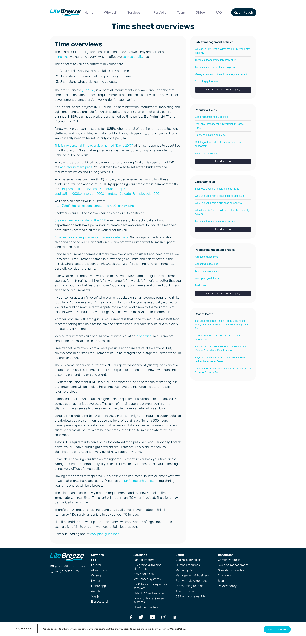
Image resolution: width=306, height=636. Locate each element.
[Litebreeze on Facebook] (131, 616)
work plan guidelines (104, 534)
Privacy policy (227, 586)
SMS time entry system (140, 481)
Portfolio (160, 12)
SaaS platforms (143, 560)
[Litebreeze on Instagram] (163, 616)
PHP (94, 560)
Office (200, 12)
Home (88, 12)
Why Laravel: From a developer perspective (219, 196)
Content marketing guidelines (211, 117)
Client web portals (145, 607)
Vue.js (95, 596)
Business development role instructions (217, 188)
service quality (133, 56)
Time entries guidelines (208, 271)
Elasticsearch (100, 601)
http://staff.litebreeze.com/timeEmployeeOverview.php (94, 206)
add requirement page (76, 167)
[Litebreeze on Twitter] (140, 616)
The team (224, 575)
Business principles (188, 560)
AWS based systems (147, 579)
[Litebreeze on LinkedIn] (174, 616)
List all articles (223, 161)
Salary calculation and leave (211, 135)
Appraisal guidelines (206, 256)
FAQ (219, 12)
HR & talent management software (150, 586)
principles (62, 56)
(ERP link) (88, 90)
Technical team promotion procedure (215, 60)
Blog (221, 580)
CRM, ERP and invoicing (149, 593)
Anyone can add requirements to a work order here (91, 237)
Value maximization (206, 153)
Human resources (188, 565)
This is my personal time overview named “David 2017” (94, 145)
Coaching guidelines (206, 81)
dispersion (144, 336)
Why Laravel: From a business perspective (219, 203)
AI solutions (99, 570)
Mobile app (98, 586)
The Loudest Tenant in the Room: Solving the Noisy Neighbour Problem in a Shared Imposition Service (222, 324)
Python (96, 580)
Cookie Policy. (178, 628)
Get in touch (243, 12)
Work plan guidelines (207, 278)
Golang (96, 575)
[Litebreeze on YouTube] (152, 616)
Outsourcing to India (189, 586)
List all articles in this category (223, 89)
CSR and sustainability (191, 596)
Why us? (110, 12)
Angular (96, 591)
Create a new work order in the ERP (80, 220)
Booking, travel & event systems (149, 600)
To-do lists (200, 285)
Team (181, 12)
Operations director (231, 570)
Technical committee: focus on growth (216, 67)
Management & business (192, 575)
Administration (186, 591)
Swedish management (233, 565)
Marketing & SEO (187, 570)
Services (133, 12)
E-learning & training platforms (147, 567)
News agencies (143, 574)
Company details (229, 560)
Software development (191, 580)
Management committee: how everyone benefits (222, 74)
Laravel (96, 565)
